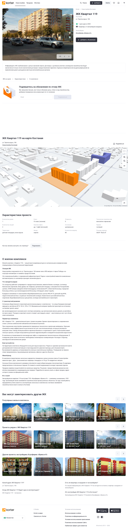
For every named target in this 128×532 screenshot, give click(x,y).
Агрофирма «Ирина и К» (84, 33)
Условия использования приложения (77, 519)
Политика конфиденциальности (76, 516)
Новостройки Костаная (89, 9)
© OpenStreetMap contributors (120, 205)
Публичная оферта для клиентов (76, 526)
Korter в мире (38, 513)
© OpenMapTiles (108, 205)
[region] (64, 177)
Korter (77, 9)
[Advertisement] (64, 118)
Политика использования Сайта (76, 522)
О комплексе (33, 79)
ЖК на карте (7, 79)
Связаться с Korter (40, 516)
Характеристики (20, 79)
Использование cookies (73, 513)
